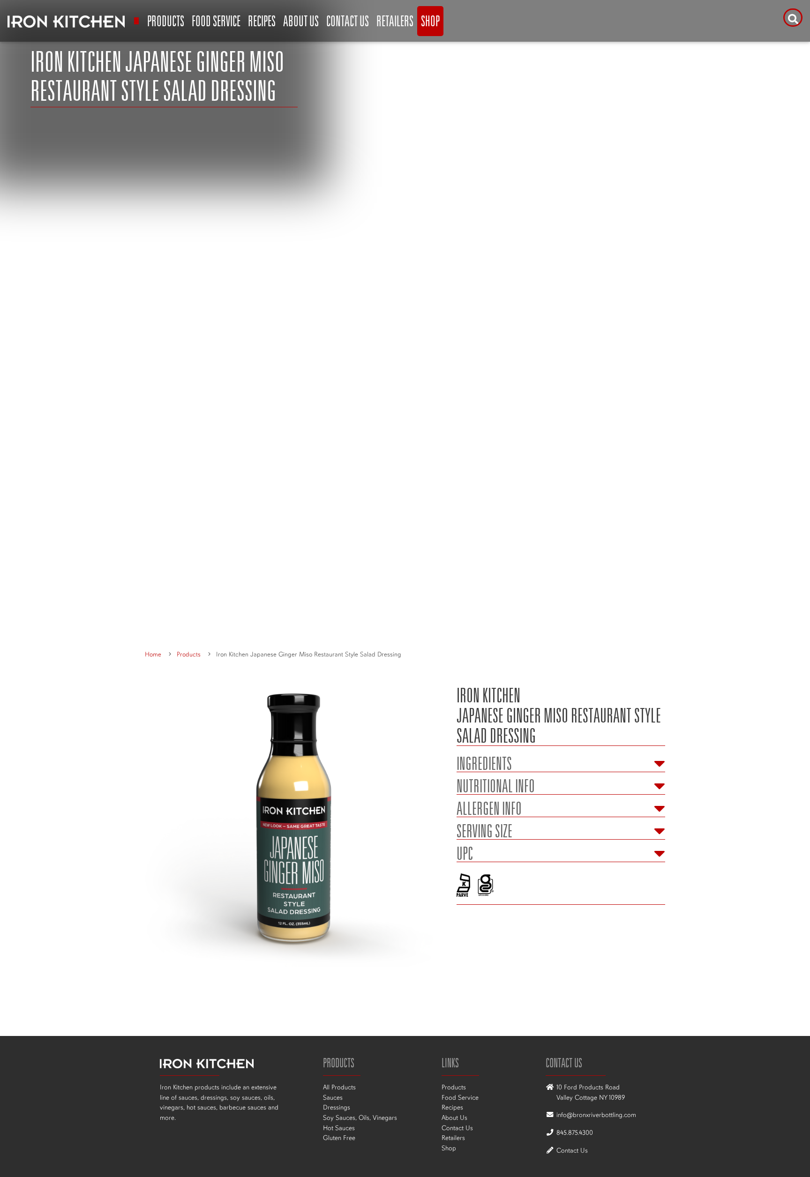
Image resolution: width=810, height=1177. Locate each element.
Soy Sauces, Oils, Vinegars (360, 1117)
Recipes (262, 21)
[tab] (561, 761)
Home (153, 654)
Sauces (333, 1097)
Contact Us (347, 21)
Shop (430, 21)
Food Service (216, 21)
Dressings (336, 1107)
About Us (301, 21)
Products (165, 21)
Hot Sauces (339, 1128)
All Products (339, 1087)
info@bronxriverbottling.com (596, 1114)
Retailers (394, 21)
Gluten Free (339, 1137)
